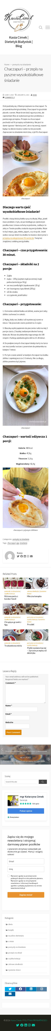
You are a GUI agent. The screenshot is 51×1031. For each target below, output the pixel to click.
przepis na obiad (15, 953)
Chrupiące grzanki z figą (12, 623)
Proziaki (30, 624)
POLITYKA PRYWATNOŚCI (35, 1020)
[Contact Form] (31, 557)
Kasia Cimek (16, 1020)
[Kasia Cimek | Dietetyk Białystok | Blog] (19, 19)
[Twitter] (18, 557)
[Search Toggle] (40, 27)
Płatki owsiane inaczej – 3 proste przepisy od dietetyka (37, 650)
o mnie (11, 941)
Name (8, 705)
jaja (17, 543)
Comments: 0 (10, 97)
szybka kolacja (9, 594)
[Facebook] (21, 557)
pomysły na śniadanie (21, 64)
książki (11, 930)
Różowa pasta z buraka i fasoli (11, 597)
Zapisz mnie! (25, 894)
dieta (10, 924)
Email (8, 714)
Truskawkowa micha (13, 646)
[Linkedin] (25, 557)
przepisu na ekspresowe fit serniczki (18, 238)
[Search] (43, 782)
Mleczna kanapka (34, 596)
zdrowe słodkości (33, 591)
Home (7, 64)
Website (9, 722)
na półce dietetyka (16, 935)
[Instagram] (28, 557)
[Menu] (47, 27)
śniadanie (23, 543)
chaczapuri (11, 543)
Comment (10, 683)
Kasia (35, 95)
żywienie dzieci (14, 970)
